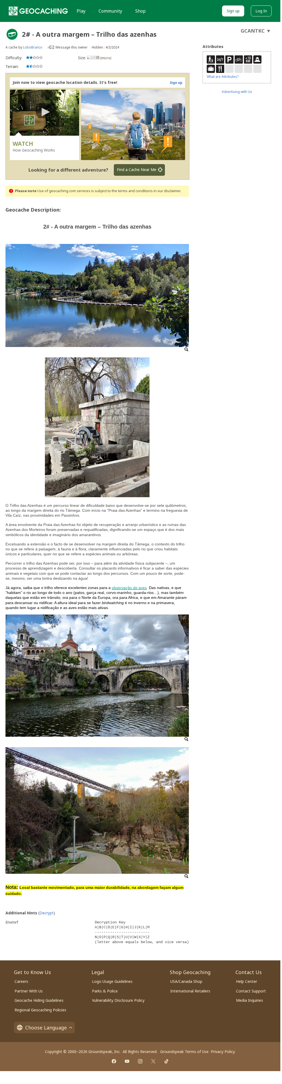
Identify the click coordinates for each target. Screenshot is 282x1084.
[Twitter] (153, 1061)
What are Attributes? (222, 76)
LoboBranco (32, 47)
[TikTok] (166, 1061)
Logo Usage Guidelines (112, 981)
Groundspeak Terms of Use (184, 1051)
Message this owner (72, 47)
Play (81, 11)
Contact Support (251, 991)
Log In (261, 10)
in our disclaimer (167, 191)
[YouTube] (127, 1061)
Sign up (233, 10)
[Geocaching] (38, 10)
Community (110, 11)
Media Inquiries (249, 1000)
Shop (140, 11)
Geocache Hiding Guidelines (39, 1000)
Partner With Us (29, 991)
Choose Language (46, 1027)
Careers (21, 981)
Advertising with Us (237, 91)
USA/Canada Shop (186, 981)
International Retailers (190, 991)
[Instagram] (140, 1061)
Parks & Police (105, 991)
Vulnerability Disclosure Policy (118, 1000)
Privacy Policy (223, 1051)
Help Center (246, 981)
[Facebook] (114, 1061)
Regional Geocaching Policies (40, 1009)
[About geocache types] (12, 34)
